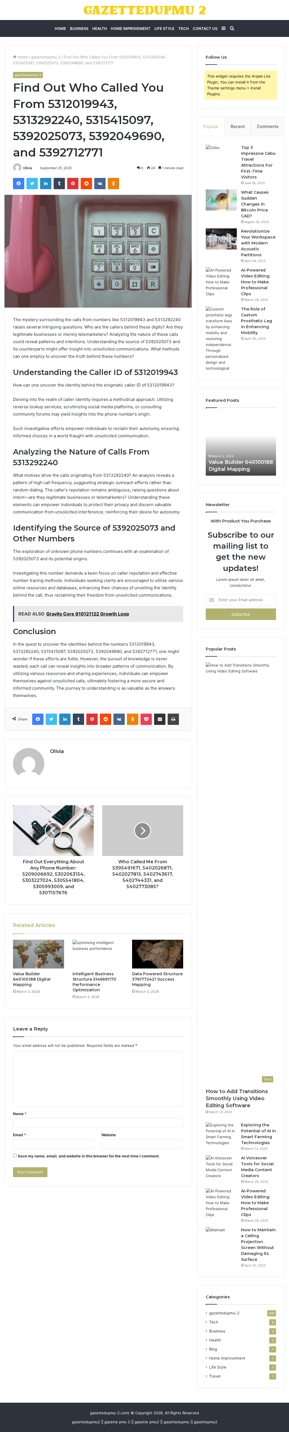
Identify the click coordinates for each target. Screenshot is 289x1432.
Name (20, 1113)
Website (108, 1135)
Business (79, 28)
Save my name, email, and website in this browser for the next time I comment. (89, 1156)
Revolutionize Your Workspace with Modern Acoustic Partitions (258, 243)
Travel (214, 1376)
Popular (211, 126)
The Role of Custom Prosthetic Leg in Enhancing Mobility (256, 320)
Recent (238, 126)
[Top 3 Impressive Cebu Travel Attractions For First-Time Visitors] (221, 155)
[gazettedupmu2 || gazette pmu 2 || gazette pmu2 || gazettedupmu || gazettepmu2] (145, 10)
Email (19, 1135)
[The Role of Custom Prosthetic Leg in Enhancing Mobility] (221, 338)
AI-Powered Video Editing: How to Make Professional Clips (255, 282)
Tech (183, 28)
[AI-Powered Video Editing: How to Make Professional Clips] (221, 282)
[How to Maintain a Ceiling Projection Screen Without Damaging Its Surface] (221, 1237)
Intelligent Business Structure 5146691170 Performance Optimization (94, 981)
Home (60, 28)
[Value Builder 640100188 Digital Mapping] (38, 954)
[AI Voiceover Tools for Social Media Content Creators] (221, 1167)
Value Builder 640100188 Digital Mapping (32, 979)
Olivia (27, 168)
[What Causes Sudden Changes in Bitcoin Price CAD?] (221, 200)
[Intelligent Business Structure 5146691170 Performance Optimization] (98, 954)
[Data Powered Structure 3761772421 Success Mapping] (157, 954)
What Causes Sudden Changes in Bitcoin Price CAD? (255, 204)
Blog (213, 1349)
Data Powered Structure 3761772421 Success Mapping (157, 979)
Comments (268, 126)
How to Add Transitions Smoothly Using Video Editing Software (237, 1098)
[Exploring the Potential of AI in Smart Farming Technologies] (221, 1134)
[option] (241, 445)
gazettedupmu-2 (46, 57)
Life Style (164, 28)
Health (99, 28)
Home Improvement (130, 28)
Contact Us (205, 28)
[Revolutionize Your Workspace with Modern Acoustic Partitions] (221, 239)
